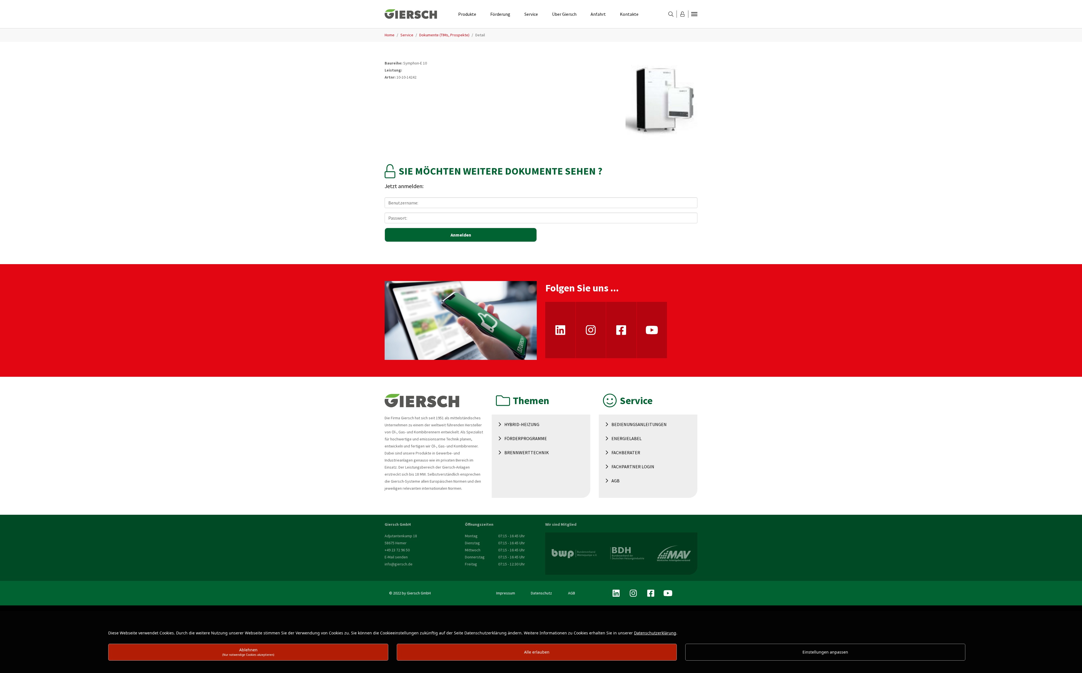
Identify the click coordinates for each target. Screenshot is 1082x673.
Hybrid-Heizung (521, 424)
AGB (615, 480)
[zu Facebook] (621, 330)
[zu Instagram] (591, 330)
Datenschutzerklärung (655, 633)
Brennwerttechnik (526, 452)
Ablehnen (248, 651)
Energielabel (626, 438)
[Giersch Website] (411, 14)
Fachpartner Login (632, 466)
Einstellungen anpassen (825, 652)
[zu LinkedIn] (560, 330)
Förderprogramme (525, 438)
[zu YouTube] (652, 330)
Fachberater (625, 452)
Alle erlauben (536, 652)
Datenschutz (541, 593)
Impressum (505, 593)
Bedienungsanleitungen (639, 424)
